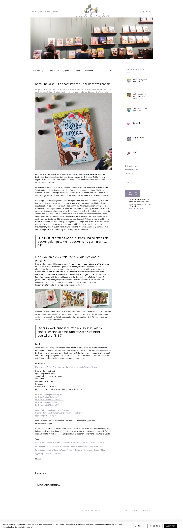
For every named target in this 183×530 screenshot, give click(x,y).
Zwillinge (58, 454)
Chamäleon (49, 454)
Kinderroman (83, 446)
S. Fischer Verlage (65, 450)
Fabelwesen (78, 450)
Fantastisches (40, 450)
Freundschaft (67, 443)
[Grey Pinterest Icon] (150, 11)
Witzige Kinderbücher (43, 446)
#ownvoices (57, 446)
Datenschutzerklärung (23, 527)
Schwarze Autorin (96, 446)
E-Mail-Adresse (131, 182)
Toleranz (74, 446)
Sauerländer (88, 450)
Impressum (125, 510)
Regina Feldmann (100, 450)
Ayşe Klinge (39, 454)
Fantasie (66, 446)
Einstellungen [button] (140, 526)
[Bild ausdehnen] (48, 298)
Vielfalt (49, 443)
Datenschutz (135, 510)
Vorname (129, 174)
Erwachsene (54, 70)
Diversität (56, 443)
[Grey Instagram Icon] (140, 11)
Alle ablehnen (155, 526)
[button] (111, 71)
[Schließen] (180, 526)
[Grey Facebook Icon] (143, 11)
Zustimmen (170, 526)
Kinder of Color (52, 450)
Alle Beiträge (38, 70)
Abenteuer (100, 443)
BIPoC (93, 443)
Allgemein (89, 70)
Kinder (77, 70)
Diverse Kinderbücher (81, 443)
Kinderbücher (40, 443)
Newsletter (146, 510)
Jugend (66, 70)
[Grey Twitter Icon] (147, 11)
